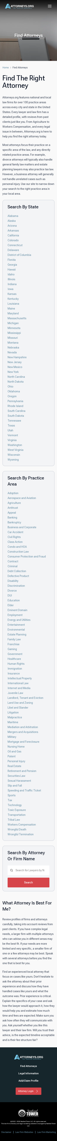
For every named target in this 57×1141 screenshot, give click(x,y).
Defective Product (18, 576)
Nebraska (13, 347)
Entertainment (16, 624)
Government (15, 654)
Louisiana (13, 303)
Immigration (15, 668)
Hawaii (12, 269)
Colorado (13, 240)
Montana (13, 342)
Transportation (17, 814)
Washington (15, 445)
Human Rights (16, 663)
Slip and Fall (15, 785)
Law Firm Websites (24, 1132)
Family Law (14, 639)
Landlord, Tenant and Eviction (25, 697)
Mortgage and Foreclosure (23, 741)
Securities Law (16, 775)
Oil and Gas (14, 751)
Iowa (10, 289)
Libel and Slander (18, 707)
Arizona (12, 225)
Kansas (12, 293)
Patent (12, 756)
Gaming (12, 649)
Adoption (13, 493)
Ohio (10, 386)
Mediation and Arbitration (23, 727)
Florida (12, 259)
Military (12, 736)
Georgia (12, 264)
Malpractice (15, 717)
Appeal (12, 512)
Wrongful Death (17, 829)
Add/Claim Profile (28, 1080)
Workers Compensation (22, 824)
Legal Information (28, 1073)
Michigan (13, 323)
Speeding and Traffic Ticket (24, 790)
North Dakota (16, 381)
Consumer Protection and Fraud (27, 556)
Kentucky (13, 298)
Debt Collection (17, 571)
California (13, 235)
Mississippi (14, 332)
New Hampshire (17, 357)
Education (14, 600)
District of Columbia (19, 255)
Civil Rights (14, 537)
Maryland (13, 313)
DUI (10, 595)
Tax (10, 800)
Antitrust (13, 507)
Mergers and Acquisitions (23, 732)
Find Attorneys (28, 1066)
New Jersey (15, 362)
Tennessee (14, 420)
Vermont (13, 435)
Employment (15, 615)
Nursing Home (16, 746)
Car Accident (15, 532)
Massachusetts (17, 318)
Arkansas (13, 230)
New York (13, 371)
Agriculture (14, 502)
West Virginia (15, 449)
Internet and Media (19, 688)
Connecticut (15, 245)
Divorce (12, 590)
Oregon (12, 396)
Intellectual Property (20, 678)
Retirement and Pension (22, 771)
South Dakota (16, 415)
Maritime (13, 722)
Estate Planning (17, 634)
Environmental (16, 629)
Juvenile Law (15, 693)
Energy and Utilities (19, 619)
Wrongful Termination (21, 834)
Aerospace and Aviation (22, 498)
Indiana (12, 284)
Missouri (13, 337)
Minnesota (14, 328)
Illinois (11, 279)
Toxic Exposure (17, 810)
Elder (11, 605)
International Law (18, 683)
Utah (10, 430)
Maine (11, 308)
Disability (13, 580)
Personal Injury (16, 761)
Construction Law (18, 551)
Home (5, 67)
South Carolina (16, 410)
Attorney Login (25, 1091)
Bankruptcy (14, 522)
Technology (15, 805)
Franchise (13, 644)
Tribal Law (14, 819)
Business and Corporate (22, 527)
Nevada (12, 352)
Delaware (13, 250)
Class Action (15, 541)
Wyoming (13, 459)
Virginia (12, 440)
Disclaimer (6, 1132)
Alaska (12, 220)
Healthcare (14, 658)
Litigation (13, 712)
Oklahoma (14, 391)
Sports (12, 795)
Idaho (11, 274)
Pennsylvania (15, 401)
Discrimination (16, 585)
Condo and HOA (17, 546)
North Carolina (16, 376)
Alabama (13, 216)
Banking (12, 517)
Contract (13, 561)
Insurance (14, 673)
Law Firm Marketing (46, 1132)
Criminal (12, 566)
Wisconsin (14, 454)
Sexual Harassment (19, 780)
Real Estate (14, 766)
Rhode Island (15, 406)
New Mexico (15, 367)
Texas (11, 425)
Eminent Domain (17, 610)
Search (28, 882)
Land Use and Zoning (20, 702)
